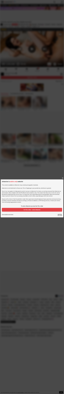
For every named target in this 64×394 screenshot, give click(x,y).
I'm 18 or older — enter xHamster (32, 209)
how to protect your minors (7, 214)
